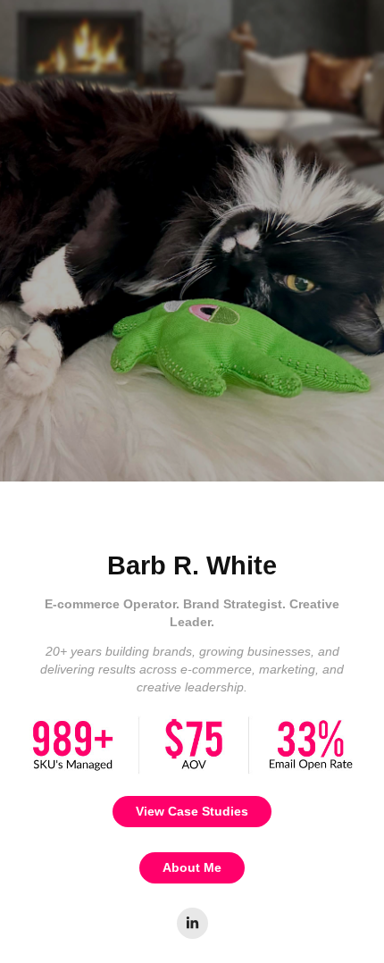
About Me (192, 867)
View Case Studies (192, 811)
